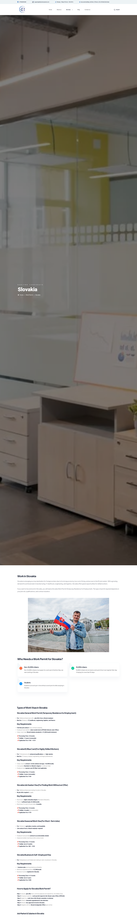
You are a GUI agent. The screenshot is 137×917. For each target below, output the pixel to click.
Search (118, 9)
